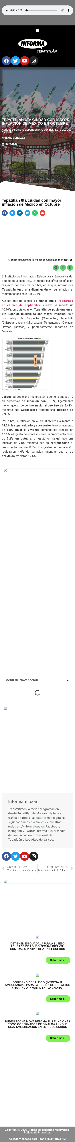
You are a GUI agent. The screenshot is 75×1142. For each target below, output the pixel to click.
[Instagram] (33, 60)
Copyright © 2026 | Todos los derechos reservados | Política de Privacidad (37, 1131)
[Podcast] (63, 268)
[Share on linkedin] (20, 213)
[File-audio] (70, 268)
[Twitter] (15, 60)
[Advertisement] (37, 555)
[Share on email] (43, 213)
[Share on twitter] (12, 213)
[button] (38, 30)
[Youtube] (24, 60)
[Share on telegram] (27, 213)
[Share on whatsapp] (35, 213)
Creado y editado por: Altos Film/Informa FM (37, 1138)
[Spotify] (56, 268)
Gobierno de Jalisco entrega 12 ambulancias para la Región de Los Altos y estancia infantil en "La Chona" (37, 985)
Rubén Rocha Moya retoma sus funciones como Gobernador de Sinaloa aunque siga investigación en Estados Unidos (37, 1024)
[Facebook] (6, 60)
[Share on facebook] (5, 213)
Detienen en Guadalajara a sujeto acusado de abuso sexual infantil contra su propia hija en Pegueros (37, 946)
